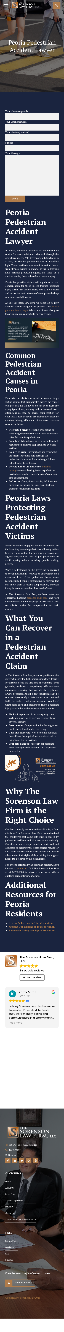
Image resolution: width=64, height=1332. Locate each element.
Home (7, 1181)
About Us (9, 1187)
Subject (9, 142)
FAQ (7, 1253)
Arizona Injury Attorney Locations (20, 1219)
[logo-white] (32, 1132)
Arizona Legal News (14, 1200)
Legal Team (10, 1194)
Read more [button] (15, 1022)
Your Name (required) (16, 111)
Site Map (9, 1260)
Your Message (12, 153)
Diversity (9, 1207)
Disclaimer (10, 1247)
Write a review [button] (32, 977)
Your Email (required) (16, 121)
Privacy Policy (11, 1241)
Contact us (10, 1213)
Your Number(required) (17, 132)
